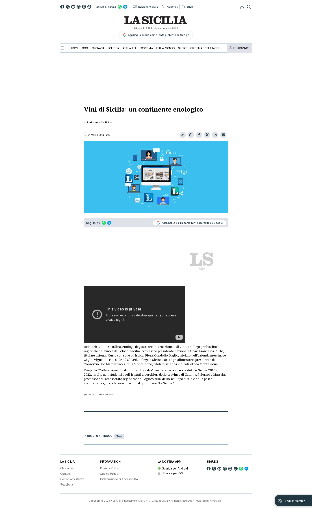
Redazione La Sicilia (99, 122)
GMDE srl (215, 500)
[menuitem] (75, 48)
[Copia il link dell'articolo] (182, 135)
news (119, 436)
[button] (242, 7)
